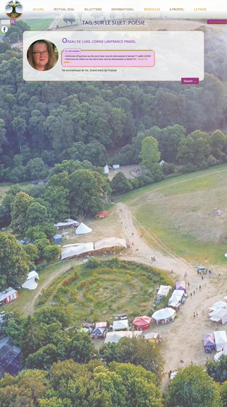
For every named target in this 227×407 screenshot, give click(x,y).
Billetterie (93, 9)
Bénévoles (152, 9)
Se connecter (217, 22)
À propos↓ (177, 9)
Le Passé (200, 9)
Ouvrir (190, 81)
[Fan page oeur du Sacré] (4, 31)
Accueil (38, 9)
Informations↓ (122, 9)
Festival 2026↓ (64, 9)
